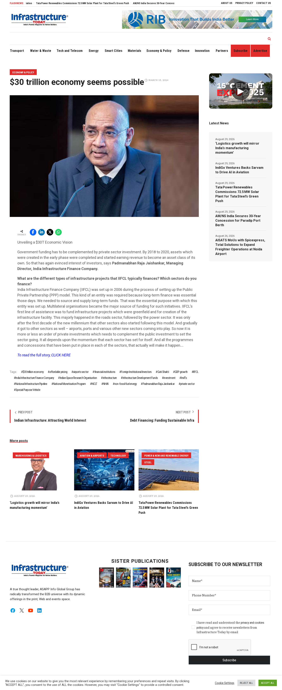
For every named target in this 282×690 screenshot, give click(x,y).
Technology (118, 455)
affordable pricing (58, 372)
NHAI (106, 384)
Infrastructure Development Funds (140, 378)
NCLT (94, 384)
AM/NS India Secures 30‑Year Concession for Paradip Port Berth (153, 3)
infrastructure (110, 378)
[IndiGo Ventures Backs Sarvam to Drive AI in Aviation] (104, 469)
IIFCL (195, 372)
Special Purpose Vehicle (27, 390)
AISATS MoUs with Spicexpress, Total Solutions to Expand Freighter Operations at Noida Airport (240, 247)
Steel (148, 462)
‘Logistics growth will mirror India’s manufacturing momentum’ (237, 148)
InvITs (184, 378)
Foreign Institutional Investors (136, 372)
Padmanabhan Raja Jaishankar (158, 384)
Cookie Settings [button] (224, 683)
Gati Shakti (163, 372)
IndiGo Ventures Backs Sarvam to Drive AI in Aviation (239, 170)
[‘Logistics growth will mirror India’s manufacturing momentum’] (40, 469)
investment (169, 378)
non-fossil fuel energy (125, 384)
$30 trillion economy (33, 372)
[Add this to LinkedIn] (41, 232)
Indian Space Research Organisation (78, 378)
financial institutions (104, 372)
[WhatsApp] (58, 232)
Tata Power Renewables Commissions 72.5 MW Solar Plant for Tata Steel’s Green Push (67, 3)
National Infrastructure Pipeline (31, 384)
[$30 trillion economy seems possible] (104, 156)
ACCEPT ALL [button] (267, 682)
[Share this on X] (50, 232)
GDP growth (181, 372)
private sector (187, 384)
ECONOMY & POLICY (23, 72)
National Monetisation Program (69, 384)
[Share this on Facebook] (33, 232)
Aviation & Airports (92, 455)
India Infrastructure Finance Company (34, 378)
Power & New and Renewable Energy (166, 455)
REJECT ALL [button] (246, 682)
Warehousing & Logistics (30, 455)
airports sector (80, 372)
